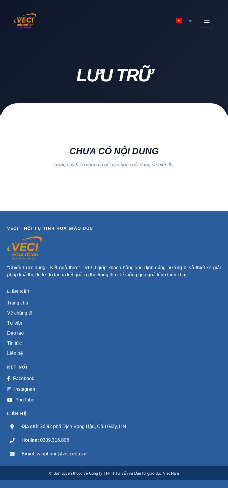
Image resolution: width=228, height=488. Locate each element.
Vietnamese (150, 43)
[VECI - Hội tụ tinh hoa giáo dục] (32, 20)
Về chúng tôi (20, 312)
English (148, 33)
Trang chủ (17, 302)
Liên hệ (15, 353)
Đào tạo (15, 333)
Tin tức (14, 343)
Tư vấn (14, 323)
